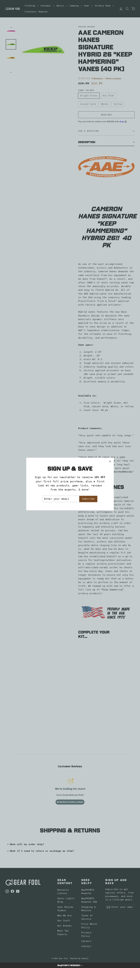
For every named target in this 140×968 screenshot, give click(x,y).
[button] (70, 965)
